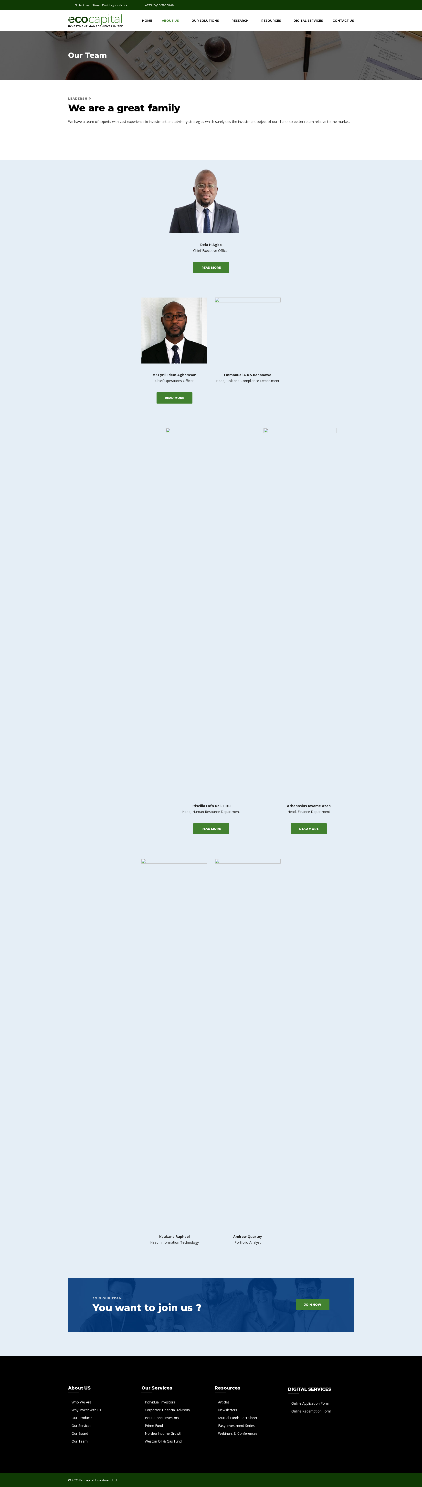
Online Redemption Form (311, 1411)
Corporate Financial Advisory (167, 1410)
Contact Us (343, 20)
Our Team (80, 1441)
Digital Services (308, 20)
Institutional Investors (162, 1417)
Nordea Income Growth (163, 1433)
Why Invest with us (86, 1410)
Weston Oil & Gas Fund (163, 1441)
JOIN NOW (312, 1304)
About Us (170, 20)
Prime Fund (154, 1425)
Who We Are (81, 1402)
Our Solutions (205, 20)
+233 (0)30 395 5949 (159, 5)
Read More (211, 267)
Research (240, 20)
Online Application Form (310, 1403)
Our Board (80, 1433)
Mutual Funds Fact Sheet (237, 1417)
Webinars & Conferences (237, 1433)
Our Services (81, 1425)
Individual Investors (160, 1402)
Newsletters (227, 1410)
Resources (271, 20)
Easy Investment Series (236, 1425)
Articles (224, 1402)
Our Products (82, 1417)
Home (147, 20)
